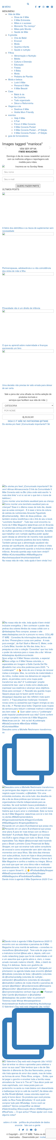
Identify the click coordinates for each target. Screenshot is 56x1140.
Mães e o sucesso (22, 23)
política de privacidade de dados (34, 1122)
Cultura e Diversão (23, 61)
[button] (8, 11)
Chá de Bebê (20, 37)
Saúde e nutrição (22, 49)
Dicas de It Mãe (21, 17)
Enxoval (18, 40)
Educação (19, 64)
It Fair (17, 121)
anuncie (18, 1125)
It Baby (17, 70)
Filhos (11, 52)
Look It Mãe (19, 82)
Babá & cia (19, 94)
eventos (12, 115)
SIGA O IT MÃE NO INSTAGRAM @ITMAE (28, 421)
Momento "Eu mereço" (25, 25)
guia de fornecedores (18, 135)
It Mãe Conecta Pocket (25, 126)
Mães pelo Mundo (22, 28)
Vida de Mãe (14, 14)
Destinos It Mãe (21, 109)
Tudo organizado (22, 100)
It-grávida (12, 34)
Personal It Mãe (21, 85)
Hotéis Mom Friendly (24, 112)
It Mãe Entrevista (22, 20)
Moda (17, 43)
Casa (10, 91)
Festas (17, 67)
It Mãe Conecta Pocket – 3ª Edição (30, 132)
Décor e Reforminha (23, 103)
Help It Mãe (19, 118)
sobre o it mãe (10, 1122)
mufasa (43, 1137)
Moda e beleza (15, 79)
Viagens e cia (14, 106)
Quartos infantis (21, 46)
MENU (7, 6)
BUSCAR (29, 417)
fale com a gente (32, 1125)
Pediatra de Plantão (23, 76)
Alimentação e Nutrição (25, 55)
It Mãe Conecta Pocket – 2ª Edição (30, 129)
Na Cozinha (19, 97)
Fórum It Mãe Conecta (25, 123)
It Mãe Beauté (20, 88)
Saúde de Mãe (21, 31)
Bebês (17, 58)
